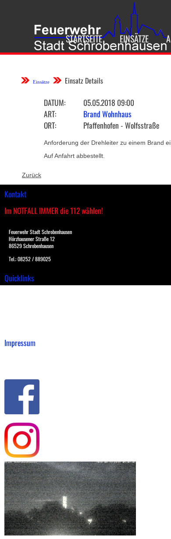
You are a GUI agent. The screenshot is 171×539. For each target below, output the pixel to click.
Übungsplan (21, 309)
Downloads (19, 300)
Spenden (16, 328)
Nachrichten (21, 319)
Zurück (31, 175)
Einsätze (134, 38)
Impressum (20, 356)
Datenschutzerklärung (35, 365)
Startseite (84, 38)
